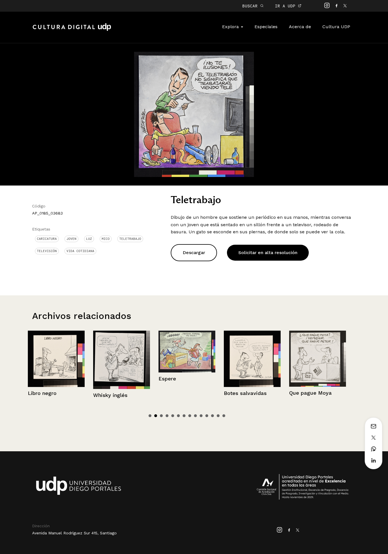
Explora (231, 26)
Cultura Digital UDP (72, 30)
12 (212, 415)
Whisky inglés (45, 395)
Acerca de (300, 26)
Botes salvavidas (180, 393)
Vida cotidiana (80, 251)
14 (223, 415)
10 (201, 415)
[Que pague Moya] (252, 358)
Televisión (47, 251)
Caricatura (47, 239)
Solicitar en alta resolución (267, 252)
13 (218, 415)
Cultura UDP (336, 26)
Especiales (266, 26)
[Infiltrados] (318, 359)
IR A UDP (286, 5)
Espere (102, 379)
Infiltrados (302, 393)
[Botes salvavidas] (187, 359)
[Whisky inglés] (56, 360)
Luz (89, 239)
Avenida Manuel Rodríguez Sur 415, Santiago (74, 533)
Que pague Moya (245, 393)
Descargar (194, 252)
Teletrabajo (130, 239)
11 (206, 415)
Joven (71, 239)
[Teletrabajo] (194, 114)
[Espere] (122, 351)
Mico (106, 239)
